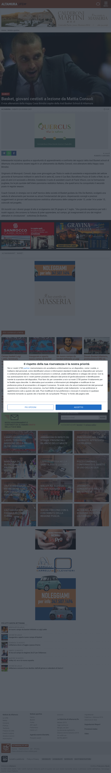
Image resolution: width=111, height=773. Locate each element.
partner (27, 368)
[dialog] (55, 386)
